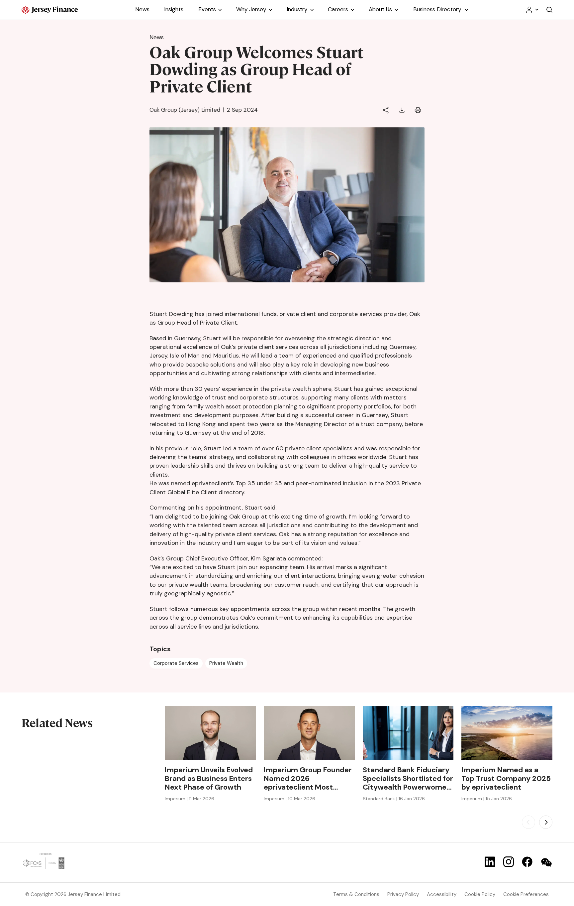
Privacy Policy (403, 894)
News (156, 37)
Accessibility (441, 894)
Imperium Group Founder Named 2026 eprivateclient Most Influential (308, 779)
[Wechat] (546, 862)
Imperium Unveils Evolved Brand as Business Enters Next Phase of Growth (209, 779)
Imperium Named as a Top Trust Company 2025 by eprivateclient (506, 779)
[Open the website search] (549, 10)
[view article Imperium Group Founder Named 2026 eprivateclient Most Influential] (309, 733)
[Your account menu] (531, 10)
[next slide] (545, 822)
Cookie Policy (479, 894)
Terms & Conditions (356, 894)
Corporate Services (176, 663)
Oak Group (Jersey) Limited (184, 109)
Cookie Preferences (526, 894)
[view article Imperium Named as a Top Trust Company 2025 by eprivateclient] (506, 733)
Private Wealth (226, 663)
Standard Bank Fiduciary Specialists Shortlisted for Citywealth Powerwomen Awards (408, 779)
